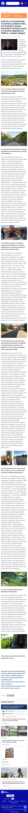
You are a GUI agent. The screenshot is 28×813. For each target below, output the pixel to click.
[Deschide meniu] (25, 3)
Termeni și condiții (8, 809)
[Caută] (18, 3)
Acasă (2, 12)
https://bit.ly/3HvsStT (15, 688)
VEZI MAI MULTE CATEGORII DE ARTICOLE (18, 15)
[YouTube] (10, 795)
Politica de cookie (14, 811)
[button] (25, 807)
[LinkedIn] (13, 795)
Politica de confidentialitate (18, 809)
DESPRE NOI (23, 801)
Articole (7, 12)
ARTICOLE (16, 801)
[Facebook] (7, 795)
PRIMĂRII (4, 801)
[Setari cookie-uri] (25, 810)
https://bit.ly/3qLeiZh (6, 684)
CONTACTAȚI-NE (14, 802)
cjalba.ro (12, 658)
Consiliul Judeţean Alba (7, 36)
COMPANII (10, 801)
